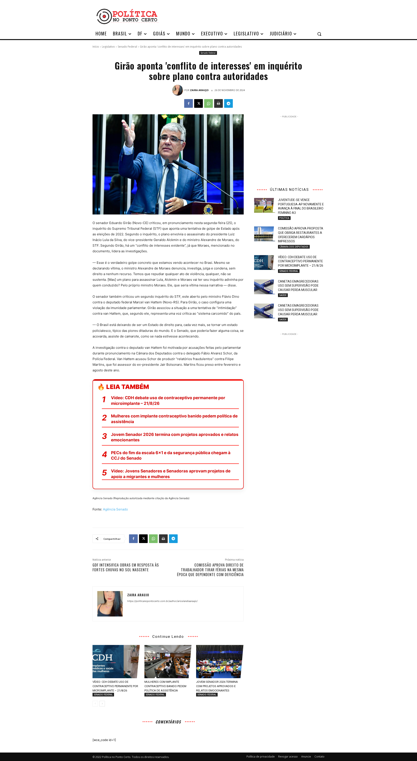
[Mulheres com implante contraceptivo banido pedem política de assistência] (168, 661)
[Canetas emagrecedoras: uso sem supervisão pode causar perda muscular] (264, 286)
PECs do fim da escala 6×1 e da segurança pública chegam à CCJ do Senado (170, 455)
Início (96, 46)
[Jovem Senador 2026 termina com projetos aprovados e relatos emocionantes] (220, 661)
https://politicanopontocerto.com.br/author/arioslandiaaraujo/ (162, 601)
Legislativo (108, 46)
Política (284, 217)
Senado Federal (127, 46)
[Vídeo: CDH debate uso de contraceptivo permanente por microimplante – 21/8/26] (116, 661)
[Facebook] (188, 103)
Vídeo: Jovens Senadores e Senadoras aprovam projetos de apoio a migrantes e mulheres (170, 474)
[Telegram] (228, 103)
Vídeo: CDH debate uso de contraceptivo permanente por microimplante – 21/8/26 (168, 400)
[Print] (218, 103)
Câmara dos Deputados (293, 246)
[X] (198, 103)
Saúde (282, 295)
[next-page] (102, 703)
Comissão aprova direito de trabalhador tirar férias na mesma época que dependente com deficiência (210, 569)
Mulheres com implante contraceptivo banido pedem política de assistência (174, 419)
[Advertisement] (243, 16)
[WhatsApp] (208, 103)
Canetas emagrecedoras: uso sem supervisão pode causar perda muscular (298, 286)
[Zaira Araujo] (178, 90)
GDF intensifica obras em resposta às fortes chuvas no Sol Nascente (126, 567)
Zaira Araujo (199, 90)
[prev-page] (95, 703)
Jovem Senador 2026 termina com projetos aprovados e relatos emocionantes (174, 437)
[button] (319, 34)
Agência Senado (115, 509)
